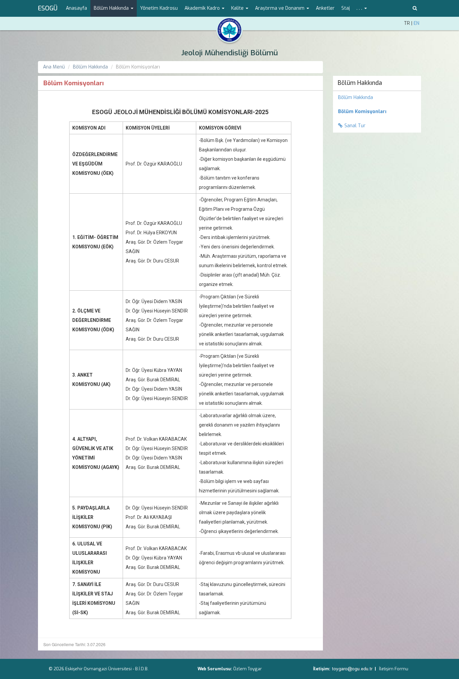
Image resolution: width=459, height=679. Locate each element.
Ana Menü (54, 67)
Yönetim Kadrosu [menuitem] (159, 8)
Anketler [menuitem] (325, 8)
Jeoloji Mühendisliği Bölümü (229, 53)
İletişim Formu (393, 669)
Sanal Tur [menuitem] (355, 126)
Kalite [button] (238, 8)
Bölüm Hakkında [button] (112, 8)
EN (416, 23)
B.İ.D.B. (142, 669)
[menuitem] (377, 111)
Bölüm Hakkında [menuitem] (360, 83)
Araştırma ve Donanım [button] (280, 8)
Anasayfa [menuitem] (76, 8)
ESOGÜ (47, 8)
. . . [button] (360, 8)
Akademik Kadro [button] (202, 8)
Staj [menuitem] (345, 8)
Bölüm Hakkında (90, 67)
